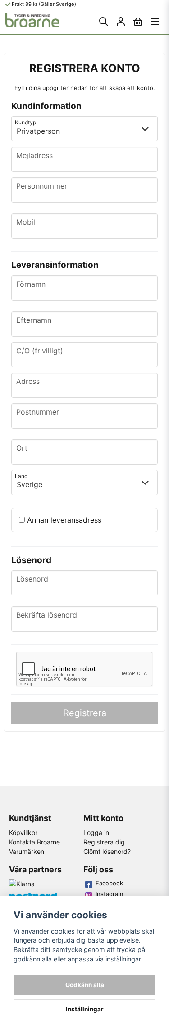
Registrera (84, 713)
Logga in (96, 832)
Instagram (109, 894)
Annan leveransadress (63, 519)
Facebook (109, 883)
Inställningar (85, 1009)
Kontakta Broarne (34, 842)
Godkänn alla (84, 984)
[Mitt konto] (120, 22)
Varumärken (26, 851)
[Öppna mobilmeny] (155, 22)
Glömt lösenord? (107, 851)
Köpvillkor (23, 832)
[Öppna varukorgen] (137, 22)
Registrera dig (104, 842)
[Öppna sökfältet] (103, 22)
